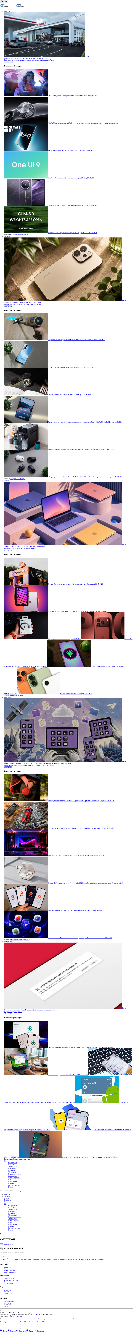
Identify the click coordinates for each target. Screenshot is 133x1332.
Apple (6, 1306)
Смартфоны (12, 1163)
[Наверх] (6, 1)
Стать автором (10, 1272)
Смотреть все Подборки (20, 940)
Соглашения (8, 1283)
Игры (10, 1179)
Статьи (6, 481)
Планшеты (12, 1164)
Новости (7, 11)
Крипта (11, 1183)
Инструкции (8, 941)
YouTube (7, 1292)
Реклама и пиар (10, 1269)
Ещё (5, 1161)
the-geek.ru (38, 1314)
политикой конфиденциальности (43, 1319)
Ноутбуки (11, 1170)
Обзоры (7, 236)
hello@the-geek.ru (15, 1316)
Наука (10, 1187)
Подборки (7, 697)
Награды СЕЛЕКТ (10, 1279)
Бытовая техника (14, 1185)
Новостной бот (10, 1270)
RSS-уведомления (6, 1244)
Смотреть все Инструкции (22, 1159)
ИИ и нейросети (14, 1178)
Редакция (7, 1267)
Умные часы (12, 1166)
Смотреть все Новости (18, 235)
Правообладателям (11, 1282)
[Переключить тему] (2, 1)
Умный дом (12, 1176)
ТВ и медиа (12, 1172)
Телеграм (7, 1290)
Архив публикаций (11, 1280)
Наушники (12, 1168)
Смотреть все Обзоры (17, 479)
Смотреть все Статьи (16, 695)
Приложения (12, 1181)
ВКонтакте (8, 1293)
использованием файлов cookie (70, 1319)
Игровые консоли (14, 1174)
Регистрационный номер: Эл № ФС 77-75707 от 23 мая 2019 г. (24, 1322)
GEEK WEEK (7, 1303)
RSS (5, 1295)
